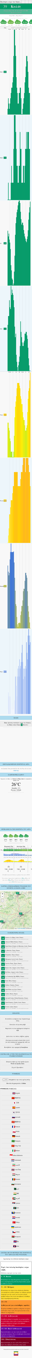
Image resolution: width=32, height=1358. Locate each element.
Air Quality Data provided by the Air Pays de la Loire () (16, 769)
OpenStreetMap (22, 928)
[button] (1, 922)
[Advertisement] (16, 744)
